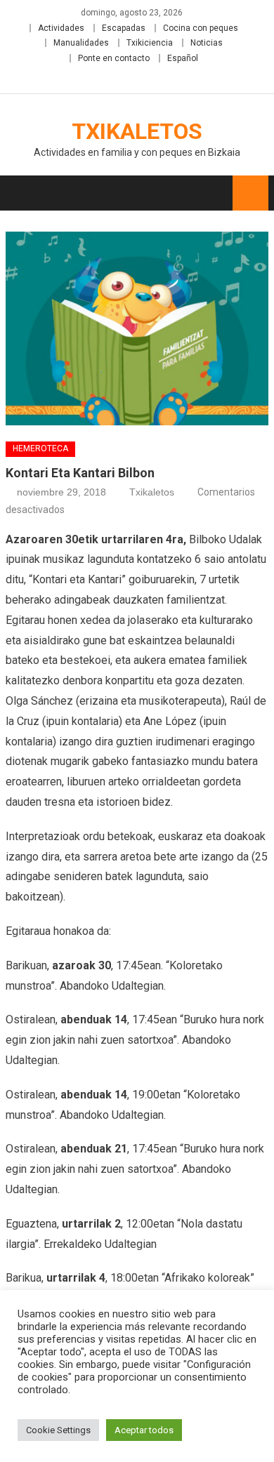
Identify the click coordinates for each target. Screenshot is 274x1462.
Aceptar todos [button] (144, 1430)
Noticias (206, 43)
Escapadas (123, 28)
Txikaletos (137, 131)
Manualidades (81, 43)
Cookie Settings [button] (58, 1430)
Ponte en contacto (114, 58)
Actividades (61, 28)
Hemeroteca (40, 448)
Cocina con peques (200, 28)
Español (182, 58)
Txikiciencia (149, 43)
